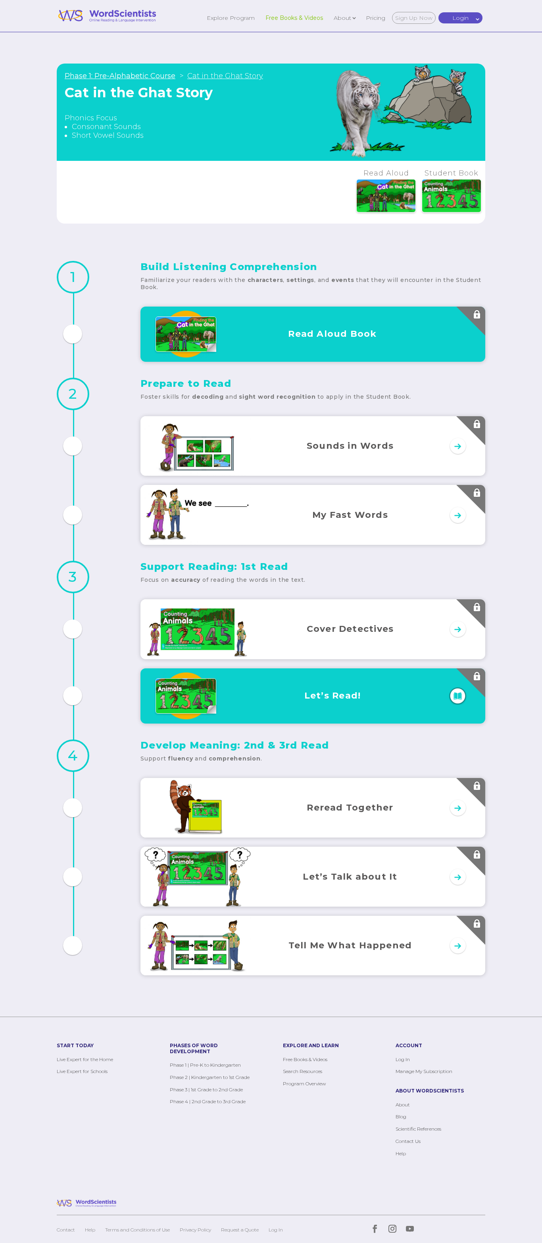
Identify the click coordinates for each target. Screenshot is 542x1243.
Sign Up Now (413, 17)
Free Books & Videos (294, 17)
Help (401, 1153)
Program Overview (304, 1084)
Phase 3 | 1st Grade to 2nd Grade (206, 1089)
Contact (66, 1230)
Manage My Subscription (424, 1071)
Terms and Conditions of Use (137, 1230)
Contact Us (408, 1141)
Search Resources (302, 1071)
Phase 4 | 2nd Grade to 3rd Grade (208, 1101)
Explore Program (231, 17)
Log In (403, 1059)
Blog (401, 1116)
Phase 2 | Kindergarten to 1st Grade (210, 1077)
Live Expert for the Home (85, 1059)
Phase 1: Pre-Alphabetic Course (120, 75)
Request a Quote (240, 1230)
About (342, 17)
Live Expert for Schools (82, 1071)
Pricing (375, 17)
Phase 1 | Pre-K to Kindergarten (205, 1065)
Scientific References (418, 1129)
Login (460, 17)
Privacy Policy (195, 1230)
